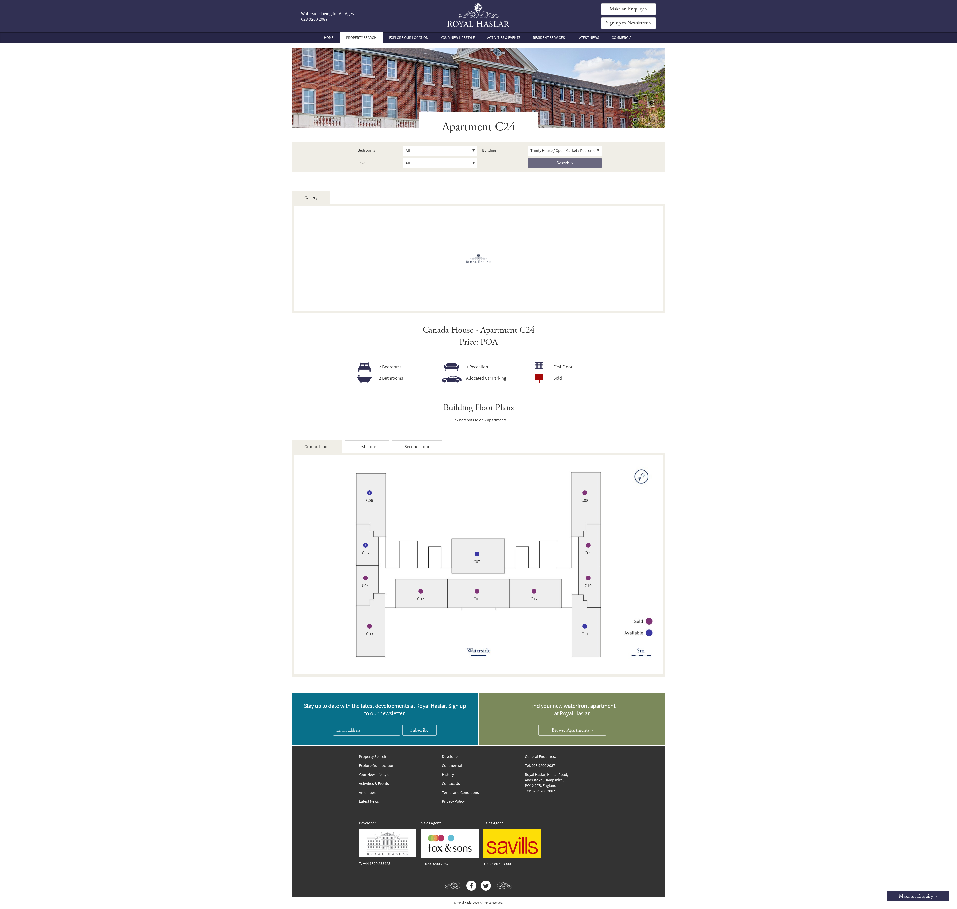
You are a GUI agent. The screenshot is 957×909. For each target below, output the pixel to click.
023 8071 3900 (499, 863)
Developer (450, 756)
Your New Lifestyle (458, 37)
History (448, 774)
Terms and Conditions (460, 792)
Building (489, 150)
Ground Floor (316, 447)
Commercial (622, 37)
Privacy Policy (453, 801)
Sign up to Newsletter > (628, 23)
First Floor (366, 447)
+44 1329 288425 (376, 863)
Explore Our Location (408, 37)
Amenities (367, 792)
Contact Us (451, 783)
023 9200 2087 (314, 19)
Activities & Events (503, 37)
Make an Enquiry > (628, 9)
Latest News (588, 37)
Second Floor (416, 447)
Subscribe (419, 730)
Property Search (361, 37)
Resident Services (549, 37)
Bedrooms (366, 150)
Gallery (310, 198)
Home (329, 37)
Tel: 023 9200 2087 (540, 765)
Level (362, 162)
